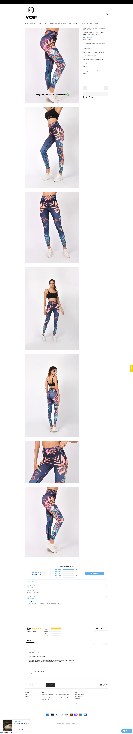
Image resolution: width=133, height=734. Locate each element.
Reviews (29, 640)
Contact (97, 23)
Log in (26, 694)
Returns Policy (78, 696)
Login (99, 14)
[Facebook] (101, 685)
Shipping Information (80, 694)
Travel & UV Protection (74, 23)
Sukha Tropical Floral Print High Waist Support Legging (40, 671)
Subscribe (50, 684)
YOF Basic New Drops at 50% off (58, 23)
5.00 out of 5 (42, 572)
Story (91, 23)
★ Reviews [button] (131, 368)
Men (46, 23)
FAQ (76, 703)
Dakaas (10, 732)
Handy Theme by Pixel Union (62, 723)
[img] (33, 586)
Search (76, 701)
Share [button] (31, 673)
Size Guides (77, 698)
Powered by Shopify (72, 723)
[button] (86, 37)
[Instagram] (104, 685)
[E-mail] (107, 685)
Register (27, 696)
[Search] (107, 14)
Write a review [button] (95, 573)
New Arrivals (33, 23)
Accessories (85, 23)
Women (40, 23)
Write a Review (101, 628)
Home (26, 23)
